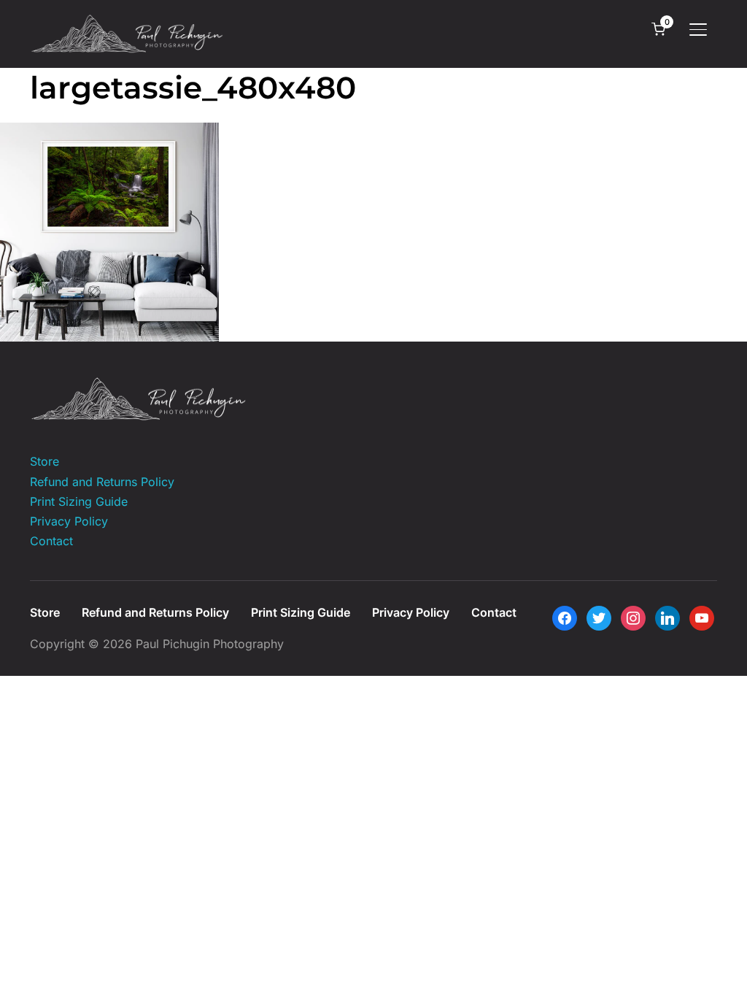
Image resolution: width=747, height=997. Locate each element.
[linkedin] (667, 617)
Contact (51, 541)
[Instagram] (633, 617)
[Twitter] (599, 617)
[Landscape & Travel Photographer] (139, 386)
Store (44, 461)
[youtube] (701, 617)
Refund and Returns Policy (102, 481)
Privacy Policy (69, 521)
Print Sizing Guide (79, 501)
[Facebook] (564, 617)
